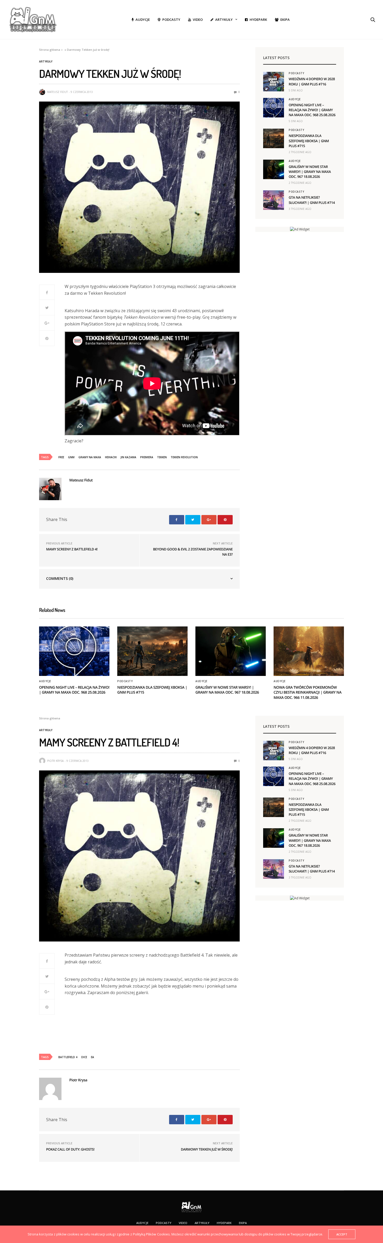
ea (92, 1057)
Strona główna (49, 50)
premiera (146, 457)
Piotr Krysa (55, 761)
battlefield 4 (67, 1057)
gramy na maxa (89, 457)
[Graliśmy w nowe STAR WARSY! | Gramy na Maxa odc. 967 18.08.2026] (273, 169)
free (61, 457)
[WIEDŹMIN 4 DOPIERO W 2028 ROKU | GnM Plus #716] (273, 81)
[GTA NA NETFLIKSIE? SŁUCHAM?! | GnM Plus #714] (273, 200)
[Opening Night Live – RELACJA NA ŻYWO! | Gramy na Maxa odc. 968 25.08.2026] (273, 107)
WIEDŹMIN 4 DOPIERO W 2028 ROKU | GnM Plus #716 (312, 81)
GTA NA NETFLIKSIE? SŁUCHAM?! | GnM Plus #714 (312, 200)
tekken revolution (184, 457)
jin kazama (128, 457)
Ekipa (285, 19)
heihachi (111, 457)
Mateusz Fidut (57, 92)
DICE (84, 1057)
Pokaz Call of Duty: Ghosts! (70, 1149)
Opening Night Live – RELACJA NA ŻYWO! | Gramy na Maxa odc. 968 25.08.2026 (312, 110)
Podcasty (171, 19)
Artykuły (224, 19)
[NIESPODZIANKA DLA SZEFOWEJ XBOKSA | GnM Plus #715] (273, 138)
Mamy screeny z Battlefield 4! (71, 549)
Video (198, 19)
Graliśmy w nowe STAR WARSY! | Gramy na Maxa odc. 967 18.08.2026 (310, 171)
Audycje (142, 19)
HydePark (258, 19)
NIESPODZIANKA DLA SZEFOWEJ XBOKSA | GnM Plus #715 (309, 140)
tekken (162, 457)
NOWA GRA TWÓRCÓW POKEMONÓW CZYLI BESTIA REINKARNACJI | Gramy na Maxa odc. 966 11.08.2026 (308, 692)
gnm (71, 457)
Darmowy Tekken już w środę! (207, 1149)
